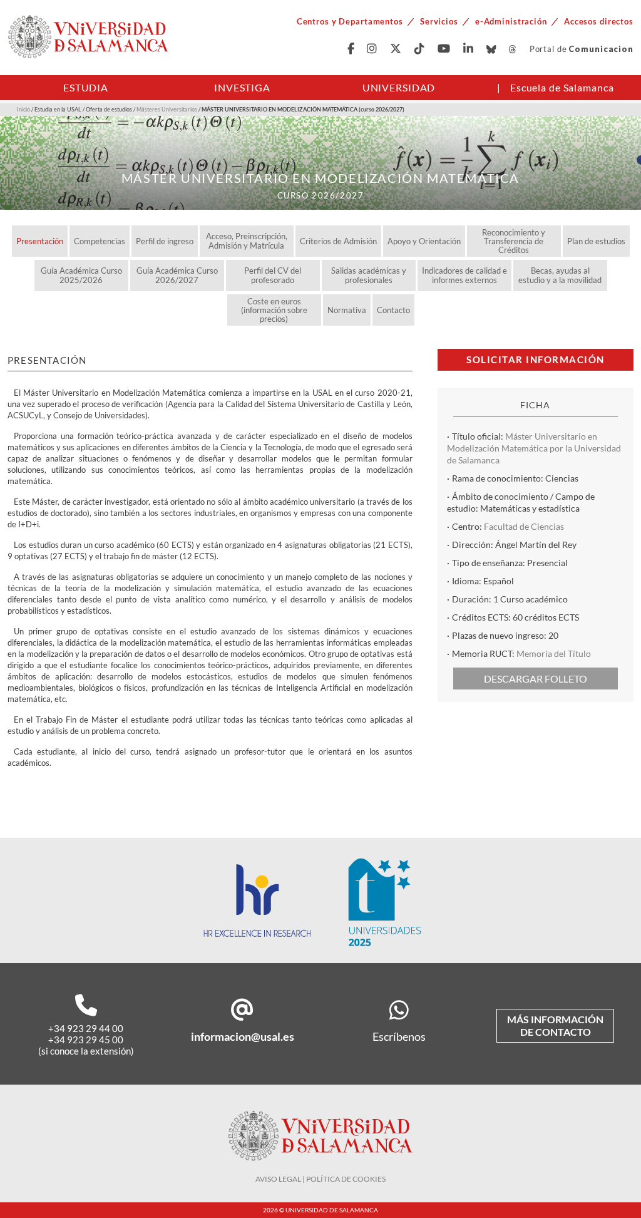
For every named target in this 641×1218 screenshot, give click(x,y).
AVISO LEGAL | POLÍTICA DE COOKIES (320, 1179)
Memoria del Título (553, 653)
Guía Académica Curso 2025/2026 (81, 275)
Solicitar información (535, 359)
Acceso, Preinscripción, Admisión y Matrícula (246, 240)
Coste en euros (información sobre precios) (274, 310)
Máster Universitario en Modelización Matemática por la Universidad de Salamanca (534, 448)
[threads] (513, 49)
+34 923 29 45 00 (85, 1039)
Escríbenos (399, 1036)
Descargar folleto (535, 678)
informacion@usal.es (242, 1036)
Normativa (346, 310)
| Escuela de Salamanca (555, 87)
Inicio (23, 109)
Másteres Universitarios (166, 109)
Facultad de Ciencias (524, 526)
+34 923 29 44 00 (85, 1028)
